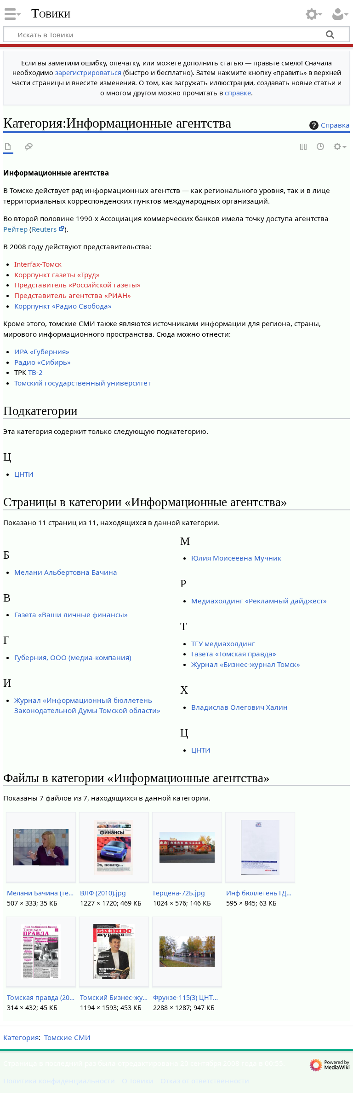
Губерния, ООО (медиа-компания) (72, 657)
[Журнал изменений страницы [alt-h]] (321, 147)
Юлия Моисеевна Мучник (236, 557)
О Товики (138, 1080)
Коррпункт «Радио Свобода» (63, 305)
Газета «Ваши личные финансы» (71, 614)
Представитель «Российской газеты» (77, 284)
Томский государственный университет (82, 382)
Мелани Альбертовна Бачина (65, 572)
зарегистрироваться (88, 72)
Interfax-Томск (38, 264)
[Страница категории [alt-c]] (8, 147)
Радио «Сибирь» (42, 362)
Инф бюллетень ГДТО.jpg (260, 892)
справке (238, 92)
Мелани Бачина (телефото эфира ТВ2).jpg (40, 892)
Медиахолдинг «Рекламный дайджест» (259, 600)
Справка (335, 124)
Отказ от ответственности (204, 1080)
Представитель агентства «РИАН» (72, 295)
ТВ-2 (35, 372)
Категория (21, 1037)
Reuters (45, 229)
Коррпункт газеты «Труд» (57, 274)
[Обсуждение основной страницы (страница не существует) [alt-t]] (29, 147)
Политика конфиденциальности (59, 1080)
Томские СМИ (67, 1037)
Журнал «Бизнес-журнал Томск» (245, 664)
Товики (50, 13)
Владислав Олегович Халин (239, 707)
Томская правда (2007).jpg (40, 997)
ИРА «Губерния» (41, 351)
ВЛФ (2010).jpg (103, 892)
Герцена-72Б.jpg (179, 892)
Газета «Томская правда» (233, 653)
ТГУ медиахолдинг (223, 643)
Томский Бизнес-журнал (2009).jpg (114, 997)
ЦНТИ (24, 474)
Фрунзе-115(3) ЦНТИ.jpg (187, 997)
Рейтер (15, 229)
